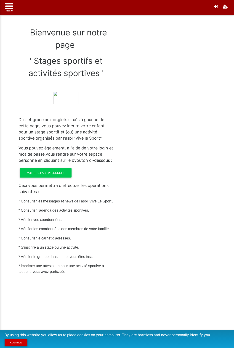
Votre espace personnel (45, 173)
